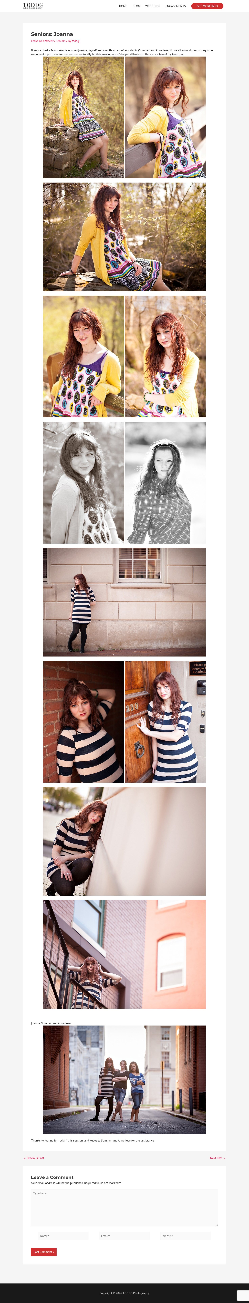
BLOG (136, 6)
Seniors (61, 41)
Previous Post (33, 1158)
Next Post (218, 1158)
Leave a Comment (42, 41)
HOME (123, 6)
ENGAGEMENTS (175, 6)
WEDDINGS (152, 6)
